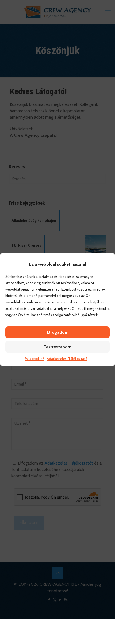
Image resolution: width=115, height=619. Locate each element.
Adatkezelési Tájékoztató (67, 359)
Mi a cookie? (34, 359)
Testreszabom (57, 346)
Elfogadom (57, 332)
